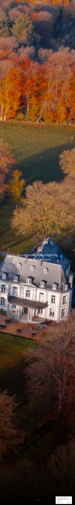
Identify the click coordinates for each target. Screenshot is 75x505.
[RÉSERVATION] (68, 3)
